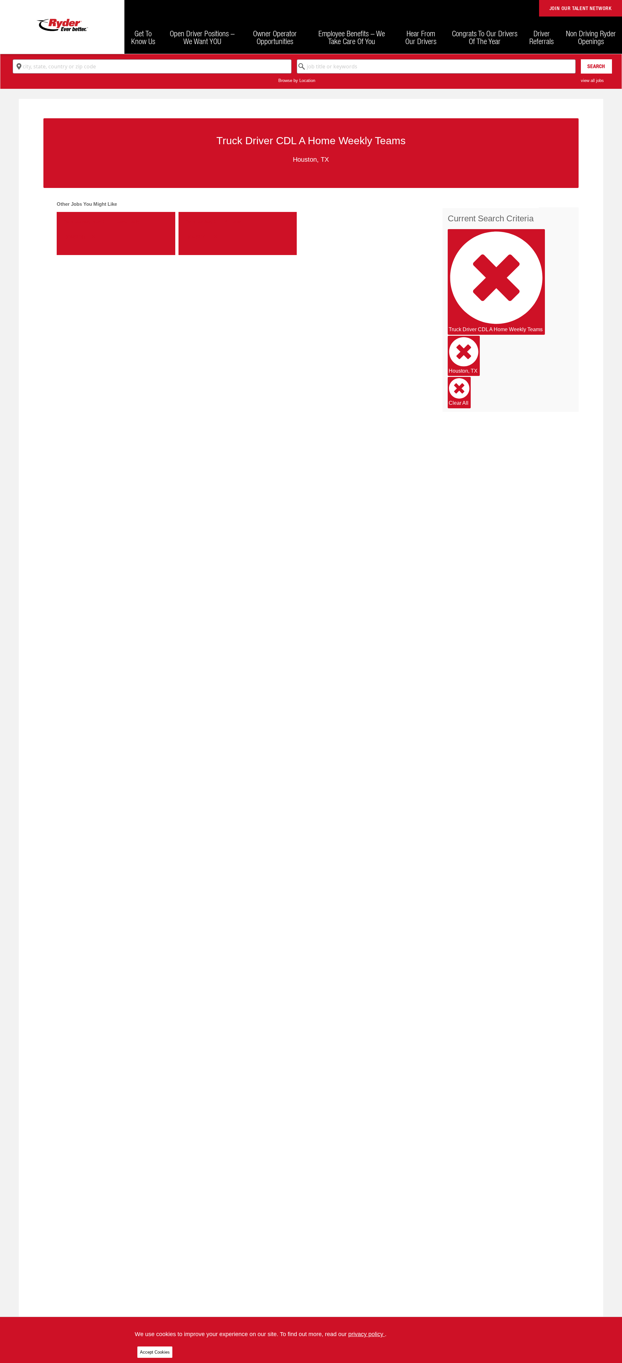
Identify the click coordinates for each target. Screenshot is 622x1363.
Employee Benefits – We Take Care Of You (351, 37)
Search (596, 66)
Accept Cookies (155, 1352)
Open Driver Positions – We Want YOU (202, 37)
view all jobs (592, 80)
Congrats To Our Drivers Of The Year (484, 37)
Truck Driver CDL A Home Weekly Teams (496, 329)
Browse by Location (296, 80)
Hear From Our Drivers (420, 37)
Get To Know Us (143, 37)
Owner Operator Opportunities (275, 37)
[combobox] (152, 66)
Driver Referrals (541, 37)
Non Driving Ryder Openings (591, 37)
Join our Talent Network (580, 8)
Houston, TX (463, 371)
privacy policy (366, 1334)
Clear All (458, 403)
